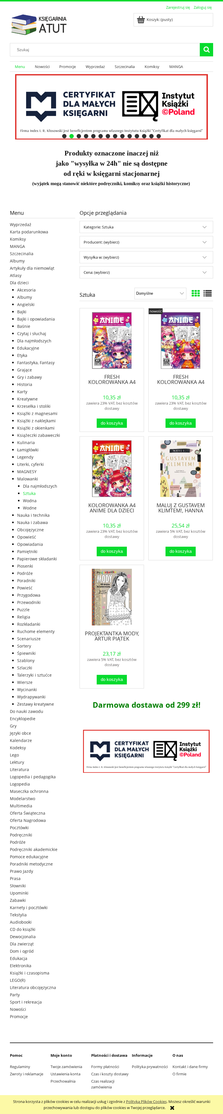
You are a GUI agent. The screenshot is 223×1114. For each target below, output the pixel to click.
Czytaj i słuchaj (31, 333)
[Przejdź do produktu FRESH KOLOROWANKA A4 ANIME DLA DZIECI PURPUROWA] (180, 340)
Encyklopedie (22, 718)
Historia (24, 384)
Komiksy (18, 239)
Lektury (17, 762)
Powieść (25, 588)
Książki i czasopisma (29, 973)
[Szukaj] (206, 49)
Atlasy (15, 275)
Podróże (25, 573)
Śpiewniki (26, 653)
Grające (24, 370)
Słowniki (18, 885)
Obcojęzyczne (30, 529)
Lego (14, 755)
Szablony (26, 660)
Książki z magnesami (37, 413)
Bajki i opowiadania (36, 319)
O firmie (179, 1074)
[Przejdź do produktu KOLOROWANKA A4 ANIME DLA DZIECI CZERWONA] (112, 468)
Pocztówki (19, 827)
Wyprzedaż (20, 224)
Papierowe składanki (37, 559)
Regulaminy (20, 1066)
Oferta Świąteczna (27, 813)
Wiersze (25, 682)
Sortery (24, 646)
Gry (13, 726)
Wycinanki (27, 689)
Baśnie (23, 326)
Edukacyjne (28, 348)
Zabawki (18, 900)
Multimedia (21, 806)
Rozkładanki (28, 624)
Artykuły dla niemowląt (32, 268)
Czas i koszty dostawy (110, 1074)
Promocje (19, 1016)
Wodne (30, 508)
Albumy (17, 261)
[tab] (64, 136)
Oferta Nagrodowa (28, 820)
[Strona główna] (39, 24)
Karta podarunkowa (29, 232)
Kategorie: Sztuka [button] (99, 227)
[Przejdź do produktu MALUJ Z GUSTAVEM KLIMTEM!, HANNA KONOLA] (180, 468)
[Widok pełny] (208, 293)
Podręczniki (21, 835)
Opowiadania (30, 544)
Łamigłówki (28, 450)
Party (15, 994)
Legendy (25, 457)
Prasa (15, 878)
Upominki (19, 893)
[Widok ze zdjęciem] (196, 293)
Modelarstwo (22, 798)
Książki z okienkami (36, 428)
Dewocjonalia (23, 936)
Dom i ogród (22, 951)
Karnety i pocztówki (29, 907)
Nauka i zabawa (32, 522)
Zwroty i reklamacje (26, 1074)
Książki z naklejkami (36, 420)
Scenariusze (29, 638)
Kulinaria (26, 442)
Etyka (22, 355)
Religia (23, 617)
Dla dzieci (19, 282)
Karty (22, 391)
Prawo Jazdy (21, 871)
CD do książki (22, 929)
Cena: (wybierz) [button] (97, 272)
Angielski (26, 304)
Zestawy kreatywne (35, 704)
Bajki (21, 311)
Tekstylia (18, 915)
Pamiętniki (27, 551)
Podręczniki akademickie (33, 849)
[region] (111, 107)
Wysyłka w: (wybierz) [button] (101, 257)
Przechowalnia (63, 1081)
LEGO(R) (17, 980)
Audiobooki (21, 922)
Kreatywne (27, 399)
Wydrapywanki (31, 697)
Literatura (19, 769)
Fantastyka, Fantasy (36, 362)
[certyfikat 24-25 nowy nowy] (111, 107)
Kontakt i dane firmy (190, 1066)
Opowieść (26, 537)
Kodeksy (18, 747)
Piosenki (25, 566)
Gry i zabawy (29, 377)
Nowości (18, 1009)
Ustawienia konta (65, 1074)
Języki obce (20, 733)
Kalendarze (21, 740)
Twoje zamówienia (66, 1066)
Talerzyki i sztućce (34, 675)
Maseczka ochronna (29, 791)
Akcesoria (26, 290)
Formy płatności (105, 1066)
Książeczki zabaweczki (38, 435)
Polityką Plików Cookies (146, 1101)
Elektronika (20, 965)
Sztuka (29, 493)
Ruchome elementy (36, 631)
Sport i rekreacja (26, 1002)
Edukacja (18, 958)
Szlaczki (24, 667)
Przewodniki (29, 602)
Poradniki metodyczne (31, 864)
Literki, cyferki (30, 464)
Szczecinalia (21, 253)
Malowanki (27, 479)
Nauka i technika (33, 515)
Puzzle (23, 609)
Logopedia (20, 784)
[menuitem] (20, 67)
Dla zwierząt (22, 944)
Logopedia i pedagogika (33, 776)
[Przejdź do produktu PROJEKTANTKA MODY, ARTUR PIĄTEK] (112, 597)
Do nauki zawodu (26, 711)
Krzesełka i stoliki (34, 406)
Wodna (30, 500)
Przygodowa (28, 595)
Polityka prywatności (150, 1066)
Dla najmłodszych (34, 341)
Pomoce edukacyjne (29, 856)
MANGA (17, 246)
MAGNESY (27, 471)
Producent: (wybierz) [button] (101, 242)
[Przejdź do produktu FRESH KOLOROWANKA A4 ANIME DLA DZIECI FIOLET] (112, 340)
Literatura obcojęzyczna (33, 987)
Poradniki (26, 580)
